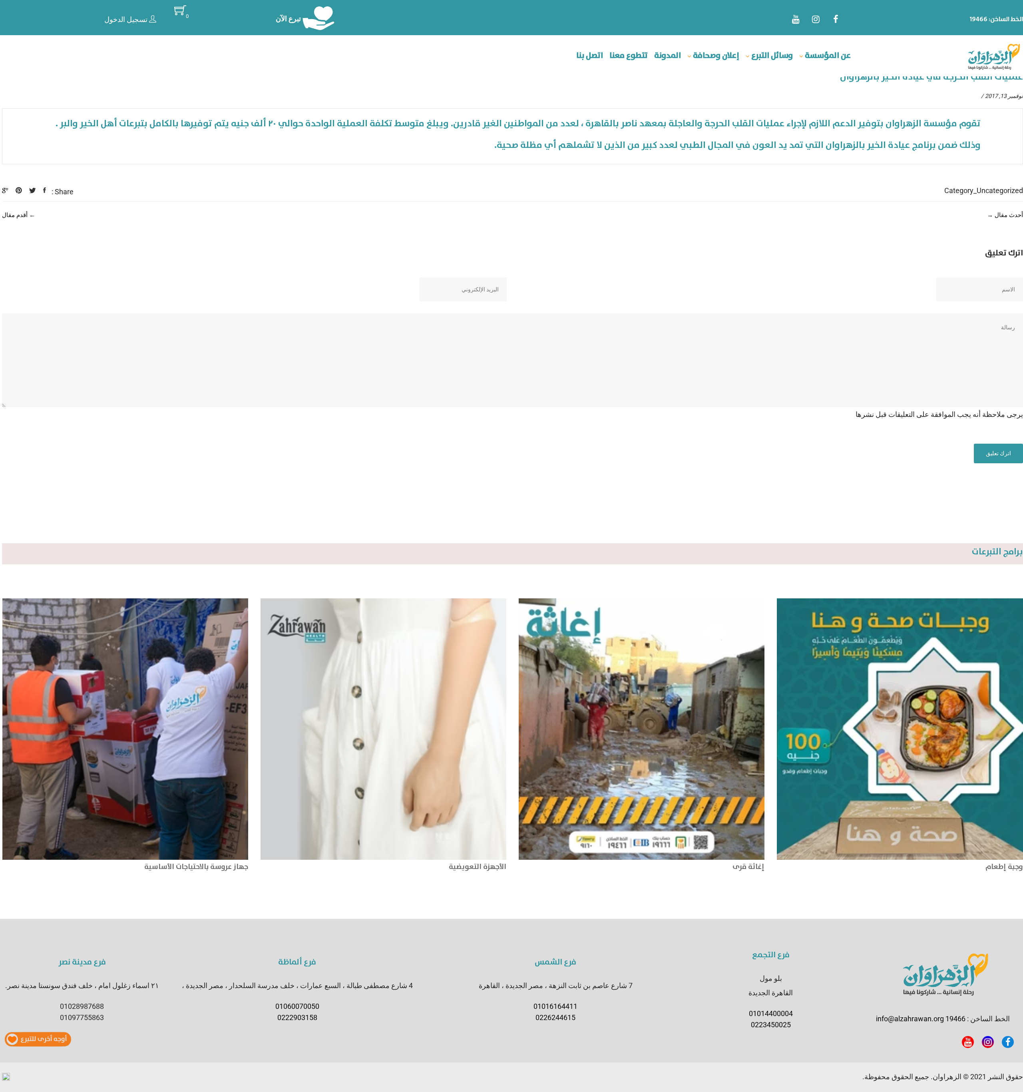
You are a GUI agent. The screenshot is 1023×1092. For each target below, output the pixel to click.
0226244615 (555, 1017)
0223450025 (771, 1024)
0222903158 (297, 1017)
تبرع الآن (289, 18)
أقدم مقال (15, 215)
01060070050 (297, 1006)
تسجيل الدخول (126, 19)
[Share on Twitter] (32, 190)
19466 (978, 19)
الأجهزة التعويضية (735, 867)
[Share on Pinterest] (19, 190)
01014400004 (771, 1013)
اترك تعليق (998, 453)
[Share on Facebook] (44, 190)
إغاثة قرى (1007, 867)
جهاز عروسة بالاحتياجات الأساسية (454, 867)
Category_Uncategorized (983, 190)
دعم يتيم (233, 867)
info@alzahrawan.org (910, 1018)
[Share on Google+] (5, 190)
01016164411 (555, 1006)
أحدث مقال (1009, 215)
